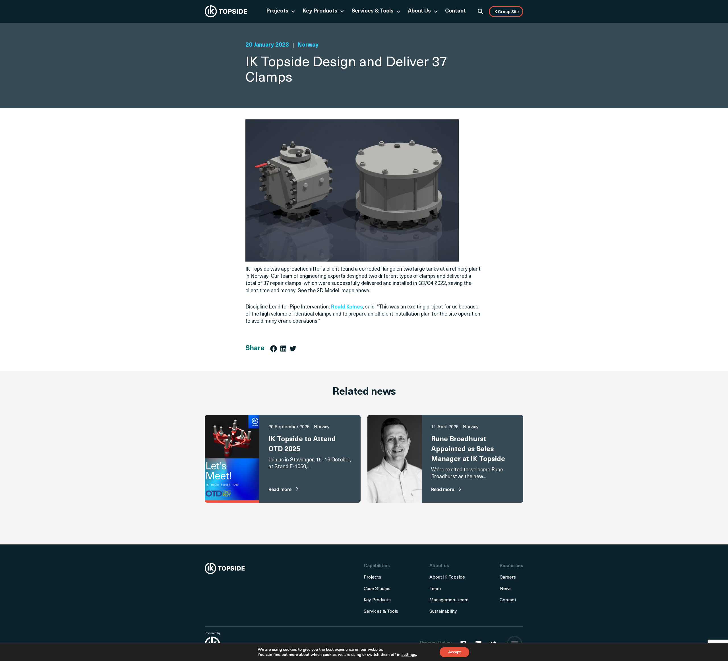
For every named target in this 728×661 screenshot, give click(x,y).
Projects (277, 11)
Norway (307, 45)
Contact (455, 11)
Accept (454, 652)
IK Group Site (506, 11)
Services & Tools (372, 11)
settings (409, 654)
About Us (419, 11)
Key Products (320, 11)
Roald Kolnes (347, 307)
